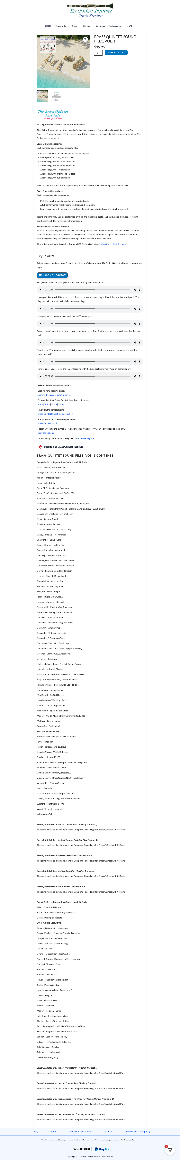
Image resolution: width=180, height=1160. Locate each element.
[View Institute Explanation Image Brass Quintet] (56, 96)
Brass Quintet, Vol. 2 (47, 423)
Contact (109, 1131)
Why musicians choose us (81, 1131)
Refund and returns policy (138, 1131)
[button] (67, 26)
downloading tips (85, 438)
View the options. (46, 432)
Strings (86, 26)
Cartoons (100, 26)
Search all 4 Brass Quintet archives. (54, 394)
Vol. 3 (54, 404)
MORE (129, 26)
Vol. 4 (61, 404)
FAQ (35, 1131)
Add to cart (116, 52)
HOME (48, 26)
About (53, 1131)
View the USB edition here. (113, 244)
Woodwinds (60, 26)
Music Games (114, 26)
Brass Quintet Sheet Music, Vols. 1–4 (55, 413)
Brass (74, 26)
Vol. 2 (47, 404)
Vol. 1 (40, 404)
